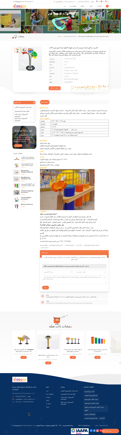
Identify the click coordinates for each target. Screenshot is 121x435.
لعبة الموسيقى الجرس (91, 418)
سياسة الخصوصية (68, 425)
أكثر (24, 357)
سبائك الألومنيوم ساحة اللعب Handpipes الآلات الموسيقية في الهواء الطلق (23, 350)
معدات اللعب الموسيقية (91, 399)
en (99, 1)
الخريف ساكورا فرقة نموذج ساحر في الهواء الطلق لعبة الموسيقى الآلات (63, 266)
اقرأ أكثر (22, 161)
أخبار (91, 6)
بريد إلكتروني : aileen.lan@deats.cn (65, 1)
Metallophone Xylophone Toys (26, 178)
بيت (65, 6)
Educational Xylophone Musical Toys (27, 171)
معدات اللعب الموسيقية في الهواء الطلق (94, 408)
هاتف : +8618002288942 (86, 1)
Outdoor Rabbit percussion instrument (26, 198)
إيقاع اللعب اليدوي (90, 414)
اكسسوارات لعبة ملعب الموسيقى (21, 115)
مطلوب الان (55, 88)
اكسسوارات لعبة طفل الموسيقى (20, 119)
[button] (110, 348)
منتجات (82, 6)
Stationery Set (103, 425)
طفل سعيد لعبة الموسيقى (21, 111)
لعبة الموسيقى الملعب (69, 245)
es (108, 1)
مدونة (47, 407)
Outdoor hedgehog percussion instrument (27, 191)
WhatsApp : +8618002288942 (25, 402)
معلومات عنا (73, 6)
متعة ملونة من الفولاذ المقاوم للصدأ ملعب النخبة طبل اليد (97, 350)
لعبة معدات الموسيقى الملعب (22, 107)
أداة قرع (102, 418)
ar (103, 1)
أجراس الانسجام (44, 247)
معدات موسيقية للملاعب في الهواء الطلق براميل (48, 356)
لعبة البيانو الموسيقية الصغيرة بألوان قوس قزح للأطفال (27, 164)
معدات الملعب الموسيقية (92, 403)
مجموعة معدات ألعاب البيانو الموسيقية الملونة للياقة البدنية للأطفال (28, 157)
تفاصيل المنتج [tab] (45, 102)
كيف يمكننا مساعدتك (23, 130)
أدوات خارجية (79, 245)
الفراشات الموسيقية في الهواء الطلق (91, 245)
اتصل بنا (100, 6)
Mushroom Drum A (27, 204)
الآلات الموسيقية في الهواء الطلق (56, 245)
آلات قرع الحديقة (89, 391)
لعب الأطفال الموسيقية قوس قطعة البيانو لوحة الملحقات (28, 184)
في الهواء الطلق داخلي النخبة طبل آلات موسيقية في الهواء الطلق (73, 350)
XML (60, 425)
